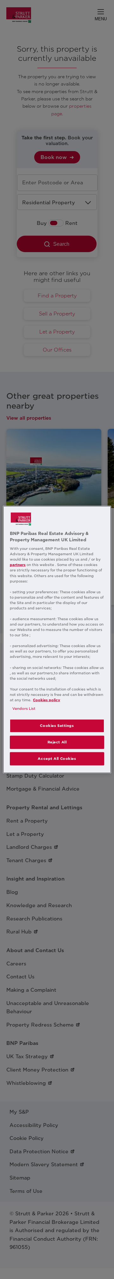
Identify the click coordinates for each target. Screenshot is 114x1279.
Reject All (57, 742)
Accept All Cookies (57, 758)
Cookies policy (46, 700)
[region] (57, 639)
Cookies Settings (57, 725)
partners (18, 565)
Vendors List (23, 708)
